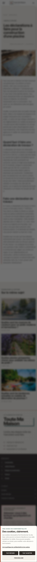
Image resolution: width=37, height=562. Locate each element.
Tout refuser (10, 553)
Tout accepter (27, 553)
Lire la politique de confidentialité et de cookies (16, 547)
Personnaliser (18, 558)
